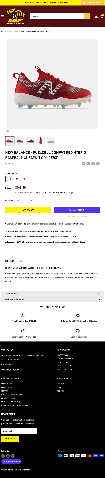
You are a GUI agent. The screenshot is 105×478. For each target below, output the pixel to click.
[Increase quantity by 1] (31, 200)
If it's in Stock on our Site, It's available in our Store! (46, 3)
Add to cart (28, 210)
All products (13, 31)
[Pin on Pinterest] (88, 163)
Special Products (64, 369)
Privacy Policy (7, 387)
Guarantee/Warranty (10, 402)
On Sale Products (64, 366)
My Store (9, 164)
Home (3, 31)
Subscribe (10, 438)
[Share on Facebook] (83, 163)
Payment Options (8, 398)
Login (59, 387)
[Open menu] (2, 16)
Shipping (4, 391)
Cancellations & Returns (12, 395)
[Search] (87, 16)
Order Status (6, 384)
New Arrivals (62, 355)
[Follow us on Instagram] (13, 456)
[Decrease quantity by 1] (18, 200)
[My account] (96, 16)
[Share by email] (98, 163)
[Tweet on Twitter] (93, 163)
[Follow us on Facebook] (3, 456)
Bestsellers (62, 362)
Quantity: (9, 200)
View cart (61, 384)
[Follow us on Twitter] (8, 456)
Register (60, 391)
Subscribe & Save (94, 3)
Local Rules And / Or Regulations (15, 405)
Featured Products (65, 359)
